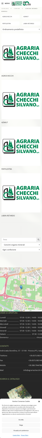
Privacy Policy (24, 435)
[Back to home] (21, 3)
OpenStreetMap (37, 310)
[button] (39, 401)
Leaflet (27, 310)
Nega (21, 425)
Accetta (21, 420)
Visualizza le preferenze (21, 430)
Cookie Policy (16, 435)
